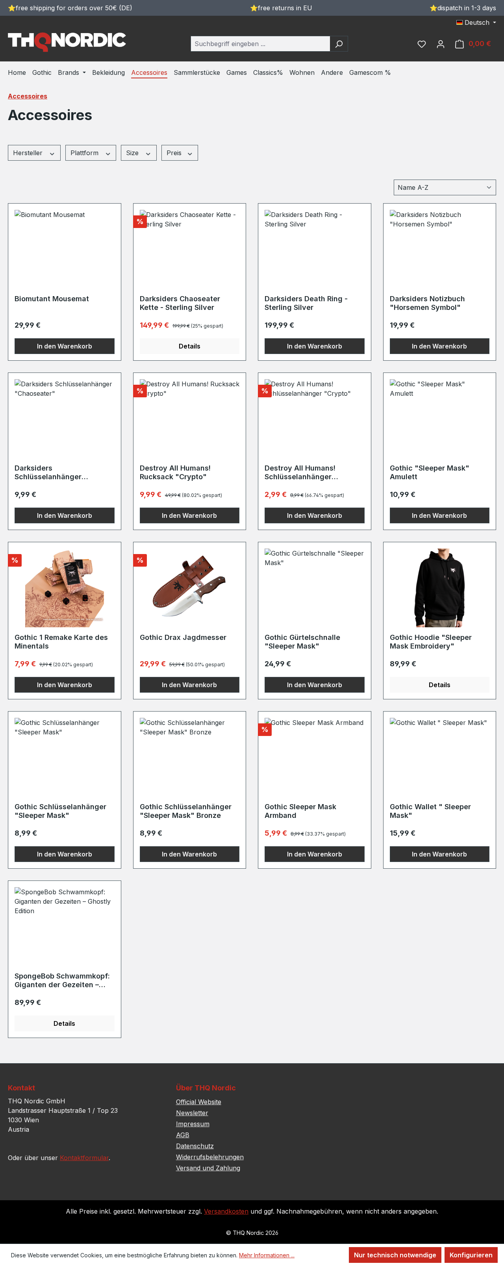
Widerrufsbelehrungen (210, 1157)
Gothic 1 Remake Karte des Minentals (61, 641)
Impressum (192, 1124)
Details (189, 346)
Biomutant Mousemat (52, 299)
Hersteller (28, 153)
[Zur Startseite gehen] (67, 42)
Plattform (85, 153)
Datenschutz (195, 1146)
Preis (175, 153)
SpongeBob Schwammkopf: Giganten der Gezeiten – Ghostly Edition (62, 980)
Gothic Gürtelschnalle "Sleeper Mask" (302, 641)
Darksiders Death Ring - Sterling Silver (306, 303)
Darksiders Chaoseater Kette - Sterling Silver (180, 303)
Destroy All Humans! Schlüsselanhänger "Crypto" (300, 472)
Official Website (198, 1102)
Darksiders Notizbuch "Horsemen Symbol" (427, 303)
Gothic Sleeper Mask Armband (300, 811)
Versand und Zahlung (208, 1168)
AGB (182, 1135)
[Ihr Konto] (440, 44)
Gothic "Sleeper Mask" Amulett (429, 472)
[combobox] (260, 44)
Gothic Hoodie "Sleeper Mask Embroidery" (431, 641)
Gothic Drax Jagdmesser (183, 637)
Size (133, 153)
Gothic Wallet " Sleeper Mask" (430, 811)
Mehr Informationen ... (267, 1255)
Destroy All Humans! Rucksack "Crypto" (175, 472)
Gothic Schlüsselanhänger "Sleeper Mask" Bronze (186, 811)
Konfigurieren (471, 1255)
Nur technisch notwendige (395, 1255)
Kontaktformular (84, 1158)
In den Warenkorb (64, 346)
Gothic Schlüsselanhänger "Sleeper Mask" (60, 811)
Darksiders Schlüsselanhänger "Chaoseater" (48, 472)
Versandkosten (226, 1211)
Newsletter (192, 1113)
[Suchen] (339, 44)
